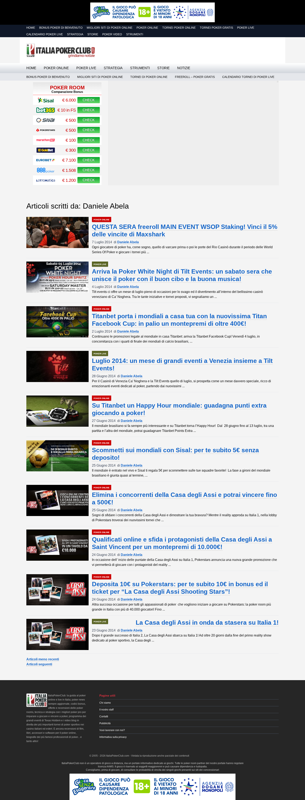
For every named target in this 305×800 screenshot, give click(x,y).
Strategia (75, 34)
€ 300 (71, 150)
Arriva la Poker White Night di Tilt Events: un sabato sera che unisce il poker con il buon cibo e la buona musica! (182, 275)
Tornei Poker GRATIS (216, 27)
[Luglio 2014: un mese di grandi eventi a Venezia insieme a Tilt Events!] (57, 366)
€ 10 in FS (66, 110)
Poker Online (147, 27)
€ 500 (71, 120)
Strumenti (134, 34)
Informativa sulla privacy (113, 737)
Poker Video (112, 34)
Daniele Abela (128, 242)
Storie (92, 34)
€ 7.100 (69, 160)
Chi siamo (105, 702)
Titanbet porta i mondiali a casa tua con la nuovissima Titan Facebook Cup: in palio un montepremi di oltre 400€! (179, 320)
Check (89, 100)
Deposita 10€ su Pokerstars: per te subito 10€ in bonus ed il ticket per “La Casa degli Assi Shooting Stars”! (180, 588)
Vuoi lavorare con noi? (112, 730)
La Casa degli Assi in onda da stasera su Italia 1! (207, 622)
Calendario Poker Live (44, 34)
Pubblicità (105, 723)
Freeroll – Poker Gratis (195, 77)
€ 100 (71, 140)
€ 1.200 (69, 180)
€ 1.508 (69, 170)
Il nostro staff (106, 709)
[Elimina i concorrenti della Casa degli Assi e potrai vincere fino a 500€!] (57, 500)
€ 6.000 (69, 100)
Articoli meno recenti (42, 659)
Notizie (183, 68)
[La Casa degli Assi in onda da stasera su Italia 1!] (57, 634)
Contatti (103, 716)
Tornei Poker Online (179, 27)
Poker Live (245, 27)
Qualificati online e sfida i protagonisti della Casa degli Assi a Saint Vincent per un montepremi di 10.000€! (182, 543)
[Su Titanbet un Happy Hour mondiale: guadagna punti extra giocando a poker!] (57, 411)
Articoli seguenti (39, 664)
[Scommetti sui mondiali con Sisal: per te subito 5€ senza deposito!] (57, 455)
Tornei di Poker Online (148, 77)
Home (30, 27)
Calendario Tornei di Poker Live (248, 77)
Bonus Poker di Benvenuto (61, 27)
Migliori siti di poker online (109, 27)
